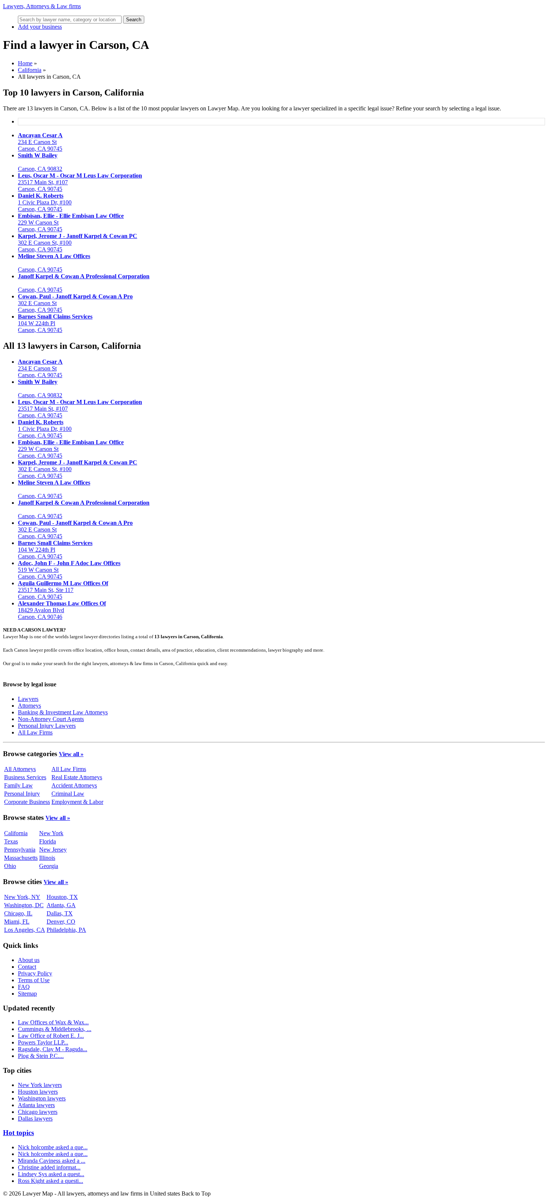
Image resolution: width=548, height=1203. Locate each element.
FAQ (24, 987)
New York (51, 833)
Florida (47, 841)
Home (25, 63)
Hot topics (18, 1133)
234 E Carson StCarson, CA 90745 (40, 142)
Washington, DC (24, 905)
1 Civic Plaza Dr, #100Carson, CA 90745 (45, 202)
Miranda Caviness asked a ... (51, 1160)
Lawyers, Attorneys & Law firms (42, 6)
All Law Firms (35, 732)
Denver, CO (61, 921)
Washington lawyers (42, 1098)
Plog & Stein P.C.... (41, 1056)
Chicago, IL (18, 913)
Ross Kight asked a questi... (50, 1181)
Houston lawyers (38, 1091)
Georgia (48, 866)
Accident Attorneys (74, 785)
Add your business (40, 27)
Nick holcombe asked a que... (53, 1147)
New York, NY (22, 897)
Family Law (18, 785)
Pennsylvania (19, 849)
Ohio (10, 866)
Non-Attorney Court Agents (51, 719)
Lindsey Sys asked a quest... (51, 1174)
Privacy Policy (35, 973)
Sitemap (27, 993)
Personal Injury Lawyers (47, 726)
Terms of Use (34, 980)
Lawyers (28, 699)
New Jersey (53, 849)
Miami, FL (16, 921)
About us (29, 960)
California (29, 70)
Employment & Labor (77, 802)
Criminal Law (67, 793)
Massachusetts (21, 858)
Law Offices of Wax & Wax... (53, 1022)
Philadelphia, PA (66, 930)
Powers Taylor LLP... (43, 1042)
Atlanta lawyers (36, 1105)
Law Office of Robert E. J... (51, 1036)
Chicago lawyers (37, 1112)
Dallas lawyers (35, 1118)
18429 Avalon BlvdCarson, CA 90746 (62, 610)
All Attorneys (20, 769)
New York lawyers (40, 1085)
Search (133, 19)
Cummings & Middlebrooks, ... (54, 1029)
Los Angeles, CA (24, 930)
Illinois (47, 858)
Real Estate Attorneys (76, 777)
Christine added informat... (49, 1167)
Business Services (25, 777)
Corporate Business (27, 802)
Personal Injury (22, 793)
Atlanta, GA (61, 905)
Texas (11, 841)
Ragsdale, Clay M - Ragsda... (52, 1049)
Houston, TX (62, 897)
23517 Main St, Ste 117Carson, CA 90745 (63, 590)
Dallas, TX (60, 913)
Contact (27, 967)
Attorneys (29, 705)
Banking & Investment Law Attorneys (63, 712)
